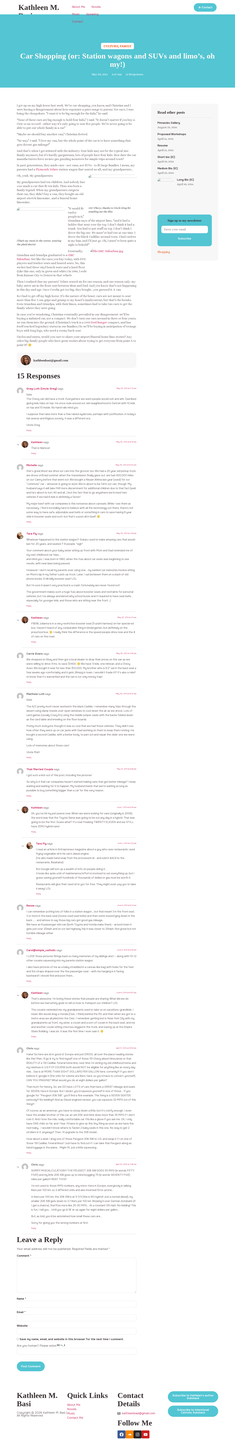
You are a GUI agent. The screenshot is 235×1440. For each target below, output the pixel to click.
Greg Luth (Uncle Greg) (41, 388)
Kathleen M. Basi (38, 11)
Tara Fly (31, 533)
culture (111, 46)
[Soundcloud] (129, 1434)
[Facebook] (121, 1434)
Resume (162, 145)
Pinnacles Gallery (168, 123)
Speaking (92, 14)
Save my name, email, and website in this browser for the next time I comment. (72, 1339)
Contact (77, 21)
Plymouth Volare (47, 169)
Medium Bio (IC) (167, 168)
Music (76, 14)
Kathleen (37, 442)
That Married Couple (39, 769)
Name (21, 1298)
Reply (28, 430)
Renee (30, 905)
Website (22, 1325)
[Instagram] (137, 1434)
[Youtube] (145, 1434)
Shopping (163, 252)
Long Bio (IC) (185, 179)
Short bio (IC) (166, 157)
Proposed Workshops (171, 134)
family (125, 46)
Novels (96, 7)
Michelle (31, 465)
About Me (78, 7)
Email (21, 1312)
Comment (24, 1255)
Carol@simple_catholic (41, 950)
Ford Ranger (99, 322)
